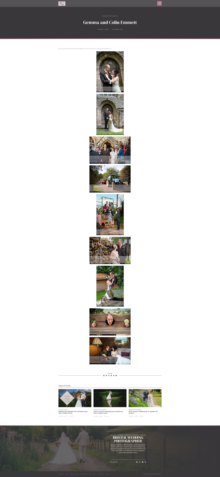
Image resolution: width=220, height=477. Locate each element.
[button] (159, 3)
